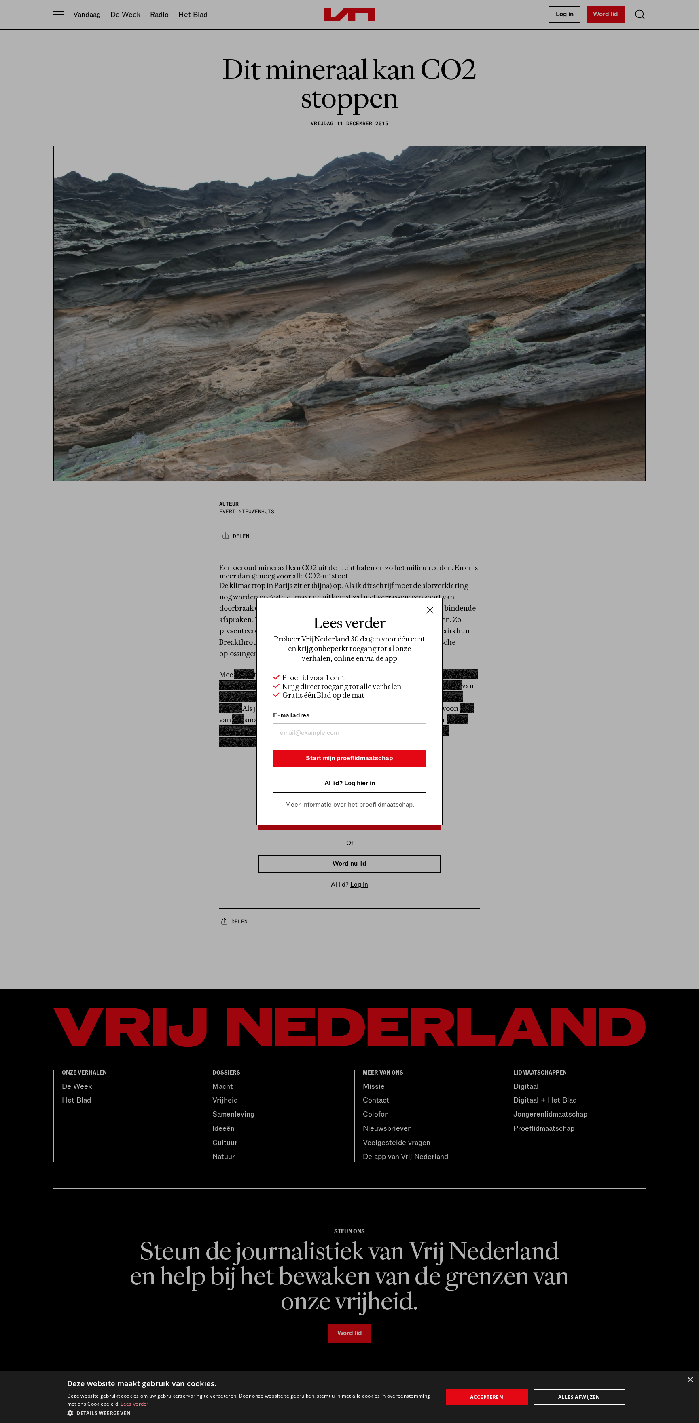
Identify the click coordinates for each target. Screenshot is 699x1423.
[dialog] (349, 1397)
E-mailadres (291, 715)
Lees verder (134, 1403)
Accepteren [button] (486, 1396)
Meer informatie (308, 805)
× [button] (690, 1380)
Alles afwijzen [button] (579, 1396)
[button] (249, 1412)
